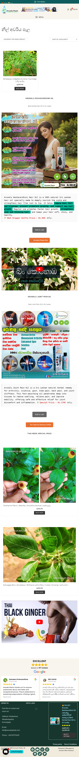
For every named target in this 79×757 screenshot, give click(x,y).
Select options (66, 735)
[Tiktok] (40, 754)
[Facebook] (32, 749)
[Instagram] (47, 749)
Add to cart (39, 230)
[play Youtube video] (39, 269)
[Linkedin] (35, 754)
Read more (20, 88)
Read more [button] (7, 697)
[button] (39, 17)
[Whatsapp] (42, 749)
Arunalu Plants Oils (40, 240)
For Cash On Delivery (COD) (40, 425)
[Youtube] (37, 749)
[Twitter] (44, 754)
